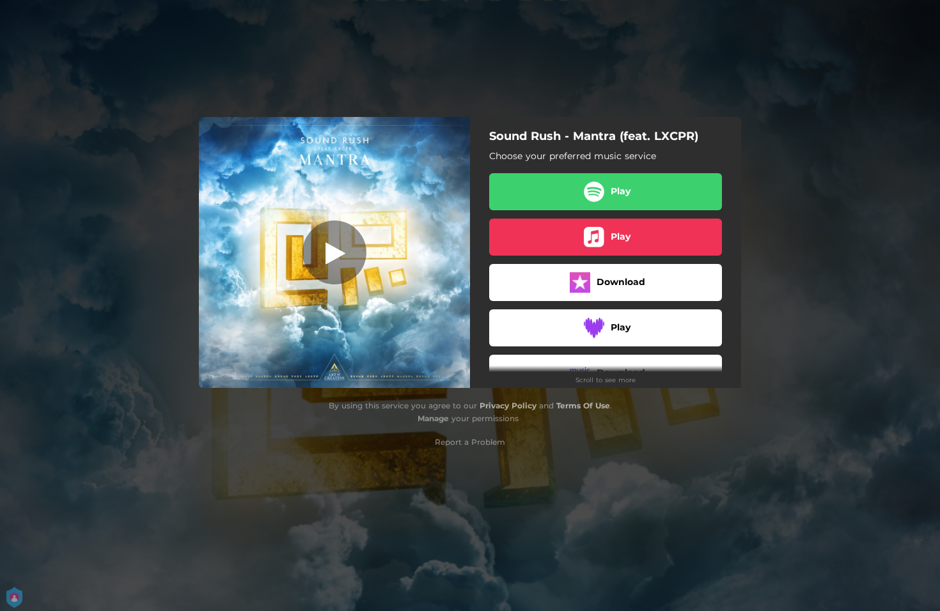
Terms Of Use (583, 405)
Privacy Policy (508, 405)
